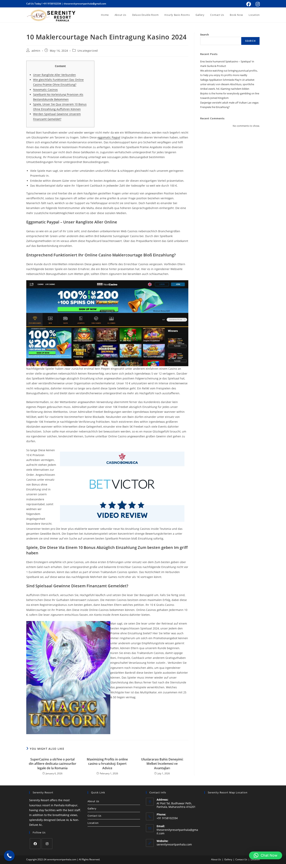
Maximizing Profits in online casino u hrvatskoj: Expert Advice (107, 763)
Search (204, 34)
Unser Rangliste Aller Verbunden (54, 75)
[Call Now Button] (9, 855)
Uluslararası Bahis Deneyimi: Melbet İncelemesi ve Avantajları (162, 763)
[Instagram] (47, 843)
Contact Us (94, 815)
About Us (93, 801)
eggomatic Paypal (108, 137)
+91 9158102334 (52, 3)
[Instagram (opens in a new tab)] (257, 4)
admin (36, 50)
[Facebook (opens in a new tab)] (248, 4)
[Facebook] (35, 843)
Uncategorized (87, 50)
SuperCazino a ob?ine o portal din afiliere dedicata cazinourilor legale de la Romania (52, 763)
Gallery (92, 808)
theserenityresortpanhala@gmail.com (85, 3)
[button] (265, 855)
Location (93, 823)
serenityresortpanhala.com (174, 844)
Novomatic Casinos (45, 89)
